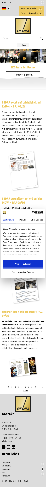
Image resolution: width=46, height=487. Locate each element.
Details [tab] (22, 220)
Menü (24, 45)
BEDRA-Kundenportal (28, 8)
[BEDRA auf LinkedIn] (14, 448)
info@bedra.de (7, 441)
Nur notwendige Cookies (23, 272)
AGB (3, 472)
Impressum (6, 469)
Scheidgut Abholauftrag (29, 13)
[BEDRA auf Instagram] (9, 448)
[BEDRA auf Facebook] (4, 448)
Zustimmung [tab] (8, 220)
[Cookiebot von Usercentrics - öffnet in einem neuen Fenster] (32, 212)
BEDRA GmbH (6, 2)
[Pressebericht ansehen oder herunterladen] (23, 171)
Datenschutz (6, 466)
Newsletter (6, 476)
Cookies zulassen (23, 264)
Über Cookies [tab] (37, 220)
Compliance (6, 462)
